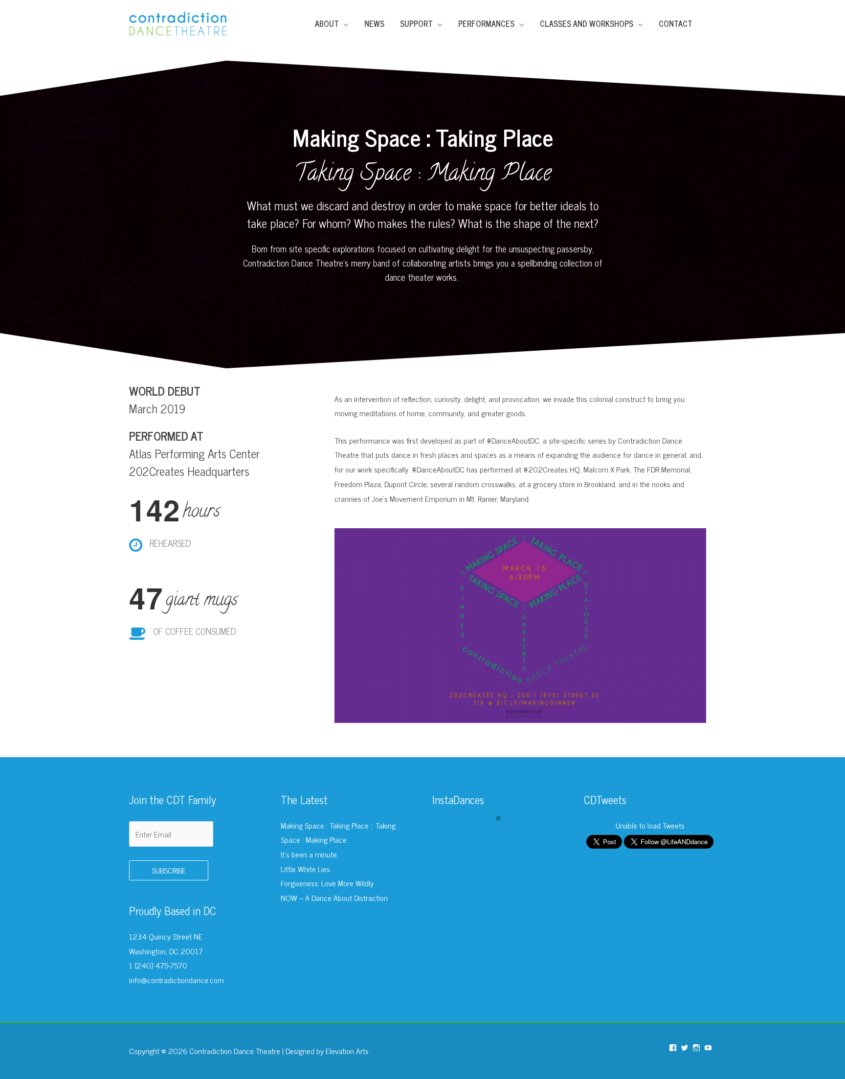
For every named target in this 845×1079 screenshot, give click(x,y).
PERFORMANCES (486, 23)
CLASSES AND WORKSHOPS (586, 23)
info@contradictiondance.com (176, 979)
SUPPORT (416, 23)
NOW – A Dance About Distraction (334, 897)
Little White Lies (305, 868)
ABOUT (327, 23)
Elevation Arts (347, 1050)
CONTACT (675, 23)
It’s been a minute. (309, 854)
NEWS (374, 23)
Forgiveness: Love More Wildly (327, 883)
